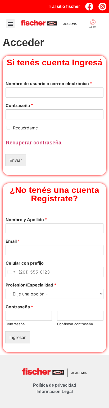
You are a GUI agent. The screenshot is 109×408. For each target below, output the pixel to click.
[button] (10, 23)
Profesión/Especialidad (31, 285)
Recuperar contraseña (33, 142)
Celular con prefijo (25, 263)
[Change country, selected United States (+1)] (11, 272)
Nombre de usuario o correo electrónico (49, 83)
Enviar (16, 160)
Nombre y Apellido (26, 219)
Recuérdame (25, 127)
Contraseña (19, 105)
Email (13, 241)
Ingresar (18, 337)
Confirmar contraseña (75, 324)
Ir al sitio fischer (64, 6)
